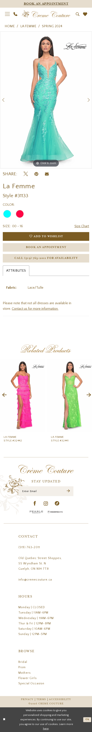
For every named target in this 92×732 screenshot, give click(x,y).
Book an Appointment (46, 247)
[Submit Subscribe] (68, 491)
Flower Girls (27, 678)
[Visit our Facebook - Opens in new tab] (34, 504)
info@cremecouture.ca (35, 579)
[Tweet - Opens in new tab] (25, 174)
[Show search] (77, 14)
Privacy (27, 699)
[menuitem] (7, 14)
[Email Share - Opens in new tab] (47, 174)
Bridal (22, 662)
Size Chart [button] (81, 226)
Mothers (24, 673)
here (46, 728)
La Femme (28, 26)
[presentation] (22, 395)
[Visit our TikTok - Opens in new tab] (57, 504)
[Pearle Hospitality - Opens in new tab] (36, 512)
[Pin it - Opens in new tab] (36, 174)
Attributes (16, 271)
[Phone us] (15, 14)
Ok (87, 719)
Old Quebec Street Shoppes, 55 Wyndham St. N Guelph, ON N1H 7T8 (40, 563)
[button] (7, 14)
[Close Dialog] (4, 719)
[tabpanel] (46, 100)
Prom (22, 667)
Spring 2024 (52, 26)
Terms (41, 699)
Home (10, 26)
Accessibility (60, 699)
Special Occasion (31, 683)
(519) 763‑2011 (29, 547)
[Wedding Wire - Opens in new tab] (55, 512)
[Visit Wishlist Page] (85, 14)
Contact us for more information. (35, 309)
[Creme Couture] (46, 14)
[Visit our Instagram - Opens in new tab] (45, 504)
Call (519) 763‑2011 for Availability (46, 258)
